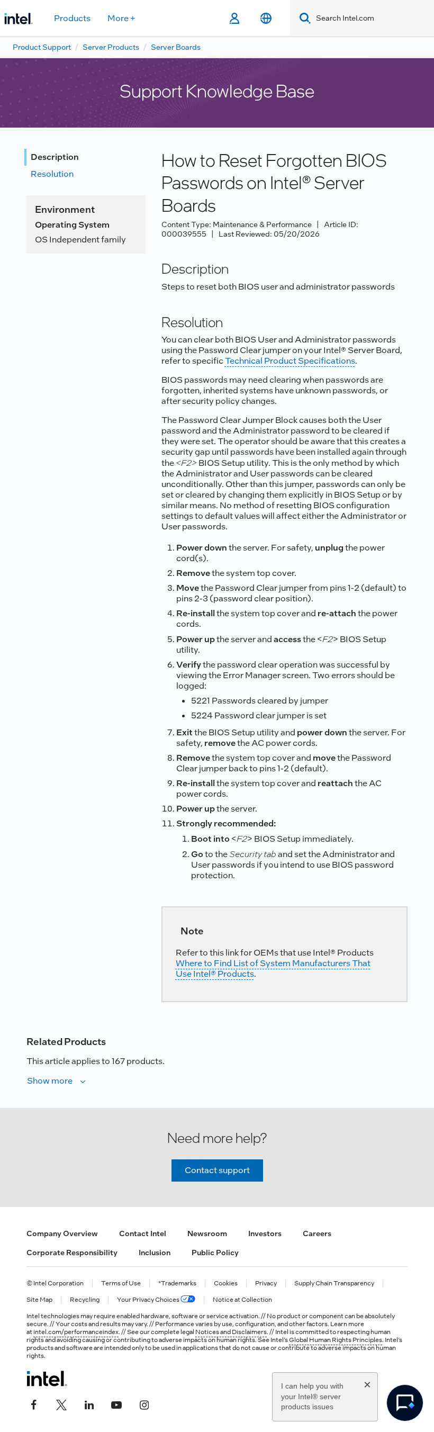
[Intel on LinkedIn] (89, 1404)
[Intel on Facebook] (33, 1404)
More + (121, 18)
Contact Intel (142, 1233)
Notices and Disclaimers (231, 1332)
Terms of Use (121, 1283)
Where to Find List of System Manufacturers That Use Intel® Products (273, 968)
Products (72, 18)
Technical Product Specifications (290, 360)
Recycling (85, 1300)
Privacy (266, 1283)
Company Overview (62, 1233)
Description (55, 157)
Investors (265, 1233)
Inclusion (154, 1252)
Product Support (42, 47)
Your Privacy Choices (148, 1300)
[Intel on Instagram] (144, 1404)
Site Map (39, 1300)
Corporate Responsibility (71, 1252)
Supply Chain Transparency (334, 1283)
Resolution (52, 173)
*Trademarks (177, 1283)
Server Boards (176, 47)
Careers (317, 1233)
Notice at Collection (242, 1300)
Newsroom (207, 1233)
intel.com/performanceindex (76, 1332)
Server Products (111, 47)
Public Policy (215, 1252)
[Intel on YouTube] (116, 1404)
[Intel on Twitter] (61, 1404)
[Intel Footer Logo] (46, 1378)
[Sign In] (234, 18)
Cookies (226, 1283)
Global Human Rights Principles (335, 1340)
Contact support (217, 1170)
